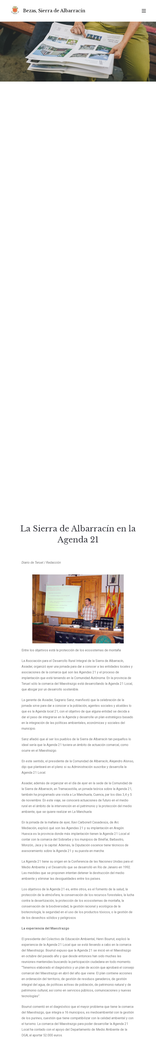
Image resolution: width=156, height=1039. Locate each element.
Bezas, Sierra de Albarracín (54, 10)
